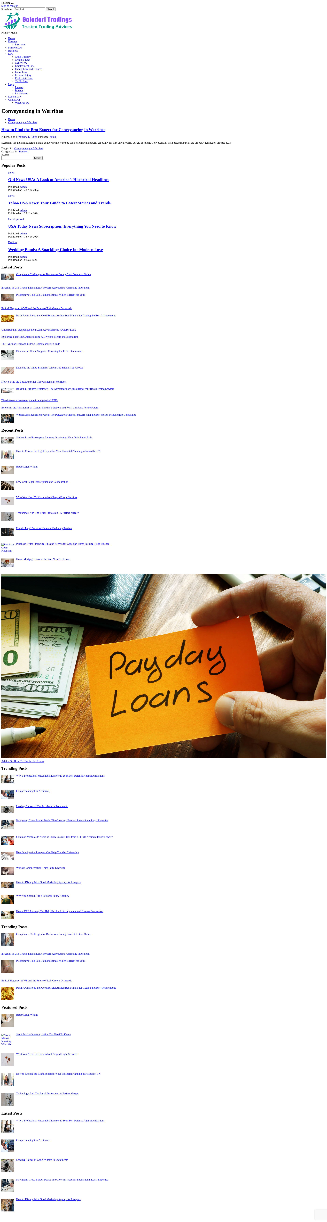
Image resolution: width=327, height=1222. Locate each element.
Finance (12, 41)
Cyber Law (21, 62)
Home (11, 38)
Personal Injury (23, 75)
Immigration (21, 93)
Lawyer (19, 87)
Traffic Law (21, 81)
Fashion (12, 242)
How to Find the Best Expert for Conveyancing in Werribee (53, 129)
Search (5, 154)
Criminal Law (22, 59)
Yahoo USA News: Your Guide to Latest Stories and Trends (59, 203)
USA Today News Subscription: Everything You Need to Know (62, 226)
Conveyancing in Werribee (28, 148)
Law (10, 53)
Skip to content (9, 5)
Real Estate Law (24, 78)
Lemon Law (14, 96)
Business (13, 50)
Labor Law (21, 72)
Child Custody (23, 56)
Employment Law (24, 65)
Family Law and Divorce (28, 69)
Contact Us (14, 99)
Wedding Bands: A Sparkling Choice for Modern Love (55, 249)
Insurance (20, 44)
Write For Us (22, 102)
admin (53, 136)
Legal (11, 84)
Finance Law (15, 47)
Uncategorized (16, 219)
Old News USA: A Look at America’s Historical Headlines (58, 179)
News (11, 172)
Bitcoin (19, 90)
